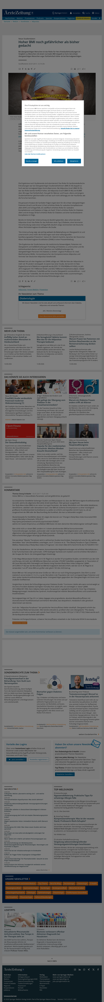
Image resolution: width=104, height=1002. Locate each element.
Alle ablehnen (58, 161)
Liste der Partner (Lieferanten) (35, 154)
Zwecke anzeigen (31, 161)
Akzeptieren (74, 161)
